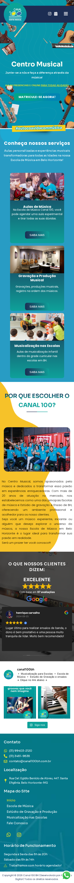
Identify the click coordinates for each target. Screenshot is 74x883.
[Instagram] (50, 14)
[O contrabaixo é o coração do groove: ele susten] (20, 702)
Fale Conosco (17, 823)
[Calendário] (56, 14)
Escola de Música (20, 806)
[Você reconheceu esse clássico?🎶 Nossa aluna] (54, 702)
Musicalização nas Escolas (27, 817)
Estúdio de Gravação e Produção (32, 812)
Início (11, 800)
